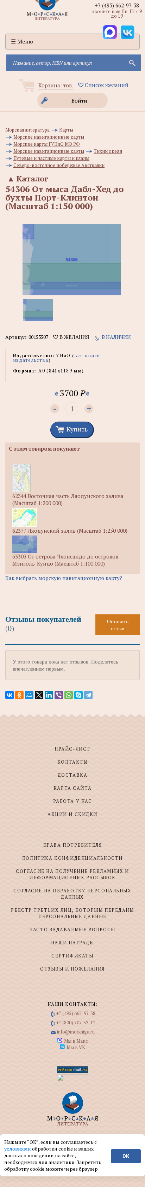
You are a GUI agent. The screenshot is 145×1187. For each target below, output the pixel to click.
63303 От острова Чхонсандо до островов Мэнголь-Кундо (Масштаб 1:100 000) (65, 560)
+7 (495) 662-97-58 (117, 5)
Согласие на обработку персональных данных (72, 893)
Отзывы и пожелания (72, 969)
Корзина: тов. (55, 85)
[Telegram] (88, 695)
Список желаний (105, 84)
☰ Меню (22, 41)
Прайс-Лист (72, 749)
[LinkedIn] (49, 695)
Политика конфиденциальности (72, 858)
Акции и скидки (72, 814)
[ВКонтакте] (9, 695)
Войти (79, 100)
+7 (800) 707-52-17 (75, 1022)
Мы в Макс (76, 1041)
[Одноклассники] (19, 695)
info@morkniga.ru (76, 1032)
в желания (73, 337)
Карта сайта (72, 788)
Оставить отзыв (117, 625)
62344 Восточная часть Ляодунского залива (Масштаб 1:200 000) (68, 499)
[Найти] (132, 62)
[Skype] (78, 695)
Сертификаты (72, 956)
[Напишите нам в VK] (127, 32)
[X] (39, 695)
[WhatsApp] (68, 695)
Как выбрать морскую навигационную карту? (63, 577)
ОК (125, 1156)
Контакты (72, 762)
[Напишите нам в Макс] (110, 32)
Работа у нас (72, 801)
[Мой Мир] (29, 695)
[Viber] (59, 695)
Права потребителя (72, 845)
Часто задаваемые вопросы (72, 929)
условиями (18, 1148)
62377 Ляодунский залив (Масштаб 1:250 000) (69, 530)
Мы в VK (76, 1047)
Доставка (72, 775)
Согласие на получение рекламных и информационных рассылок (72, 874)
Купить (77, 429)
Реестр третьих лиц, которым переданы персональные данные (72, 913)
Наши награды (72, 942)
